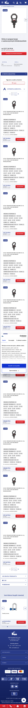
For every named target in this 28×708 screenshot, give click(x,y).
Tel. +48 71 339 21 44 (15, 645)
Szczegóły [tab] (11, 340)
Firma (4, 657)
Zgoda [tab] (4, 340)
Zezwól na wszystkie (14, 365)
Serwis (4, 662)
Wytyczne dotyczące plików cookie (19, 702)
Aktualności (6, 652)
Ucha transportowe (8, 6)
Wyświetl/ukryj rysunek (15, 89)
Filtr (14, 83)
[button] (25, 19)
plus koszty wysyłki (10, 50)
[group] (14, 612)
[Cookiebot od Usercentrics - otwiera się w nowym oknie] (20, 336)
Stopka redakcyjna (5, 700)
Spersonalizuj (13, 370)
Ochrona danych (6, 702)
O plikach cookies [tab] (21, 340)
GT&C (12, 700)
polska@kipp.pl (15, 647)
